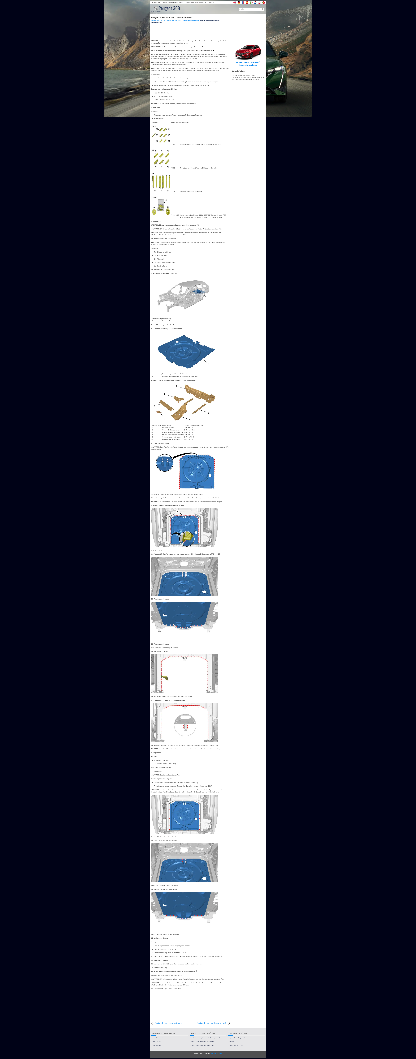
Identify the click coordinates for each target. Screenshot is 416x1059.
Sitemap (211, 2)
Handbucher (156, 2)
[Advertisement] (190, 31)
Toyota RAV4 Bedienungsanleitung (202, 1045)
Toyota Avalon (156, 1045)
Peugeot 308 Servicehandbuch (196, 2)
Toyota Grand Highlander (237, 1038)
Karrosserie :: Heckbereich (191, 21)
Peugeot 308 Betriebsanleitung (173, 2)
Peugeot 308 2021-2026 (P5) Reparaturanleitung (166, 21)
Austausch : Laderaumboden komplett (211, 1023)
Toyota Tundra (156, 1041)
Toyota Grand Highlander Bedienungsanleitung (206, 1038)
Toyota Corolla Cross (158, 1038)
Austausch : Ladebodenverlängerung (169, 1023)
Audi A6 (231, 1041)
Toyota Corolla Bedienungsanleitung (202, 1041)
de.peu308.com (216, 1053)
